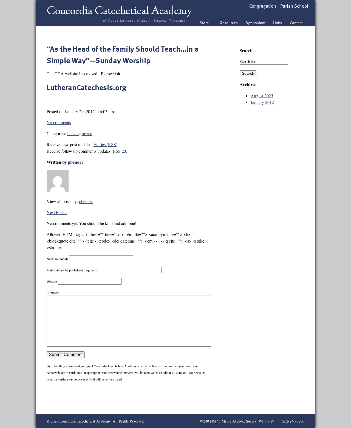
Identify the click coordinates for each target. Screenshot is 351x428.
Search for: (248, 61)
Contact (296, 23)
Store (204, 23)
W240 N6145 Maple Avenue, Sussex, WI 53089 (237, 421)
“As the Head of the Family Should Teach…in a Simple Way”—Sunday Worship (123, 54)
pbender (75, 162)
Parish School (294, 5)
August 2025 (262, 95)
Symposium (255, 23)
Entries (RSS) (105, 144)
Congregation (262, 5)
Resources (229, 23)
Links (277, 23)
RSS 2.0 (120, 151)
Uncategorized (79, 133)
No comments (59, 122)
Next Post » (57, 212)
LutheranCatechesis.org (86, 87)
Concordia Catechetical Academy (119, 11)
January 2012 (262, 102)
